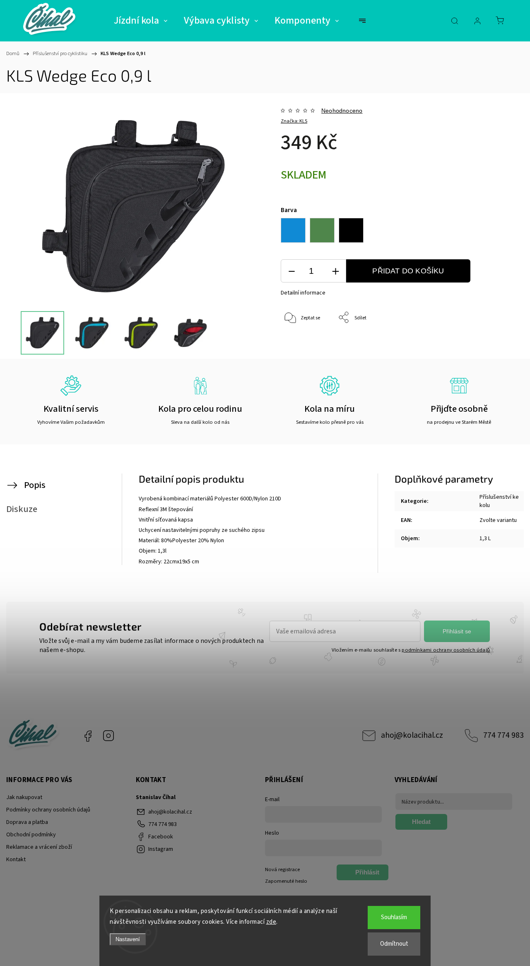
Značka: (294, 121)
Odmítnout (394, 943)
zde (271, 922)
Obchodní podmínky (31, 835)
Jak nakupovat (24, 797)
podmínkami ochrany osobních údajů (446, 650)
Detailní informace (303, 293)
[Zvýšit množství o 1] (335, 271)
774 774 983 (503, 735)
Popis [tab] (35, 485)
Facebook (88, 735)
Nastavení (128, 939)
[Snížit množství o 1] (291, 271)
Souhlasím (394, 917)
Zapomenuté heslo (286, 881)
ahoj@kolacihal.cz (412, 735)
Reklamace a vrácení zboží (39, 847)
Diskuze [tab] (21, 509)
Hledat (421, 821)
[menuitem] (140, 20)
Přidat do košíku (408, 271)
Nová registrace (282, 869)
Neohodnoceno (341, 111)
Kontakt (16, 859)
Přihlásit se (457, 631)
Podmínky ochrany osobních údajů (48, 810)
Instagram (108, 735)
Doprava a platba (27, 822)
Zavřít (494, 345)
